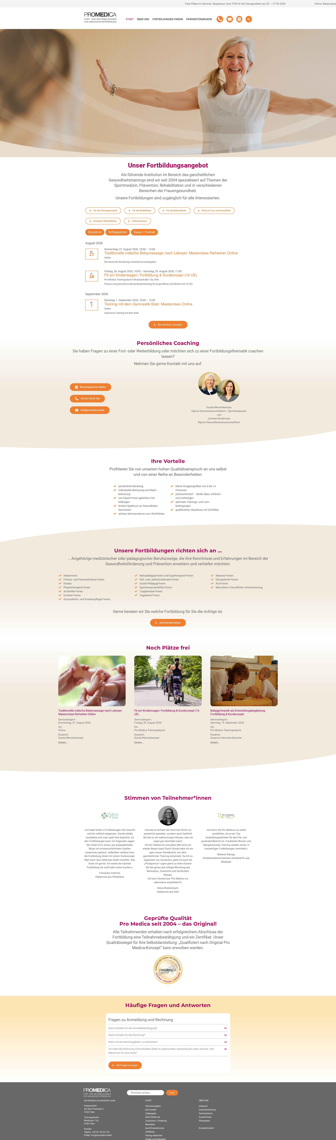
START (148, 1100)
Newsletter (150, 1124)
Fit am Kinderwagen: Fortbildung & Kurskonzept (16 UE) (150, 274)
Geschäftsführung (207, 1109)
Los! (172, 1092)
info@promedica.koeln (101, 1135)
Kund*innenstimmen (154, 1128)
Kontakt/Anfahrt (206, 1128)
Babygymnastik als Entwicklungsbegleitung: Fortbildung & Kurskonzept (238, 712)
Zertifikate (150, 1132)
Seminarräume (205, 1113)
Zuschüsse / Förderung (156, 1121)
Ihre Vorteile (150, 1109)
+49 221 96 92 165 (100, 1132)
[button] (249, 19)
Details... (63, 742)
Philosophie (204, 1121)
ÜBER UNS (204, 1100)
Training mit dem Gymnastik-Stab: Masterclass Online (148, 303)
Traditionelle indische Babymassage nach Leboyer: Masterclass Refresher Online (171, 252)
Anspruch (203, 1106)
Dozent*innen (205, 1117)
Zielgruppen (150, 1113)
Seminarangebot (153, 1106)
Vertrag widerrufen (153, 1135)
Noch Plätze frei (152, 1117)
